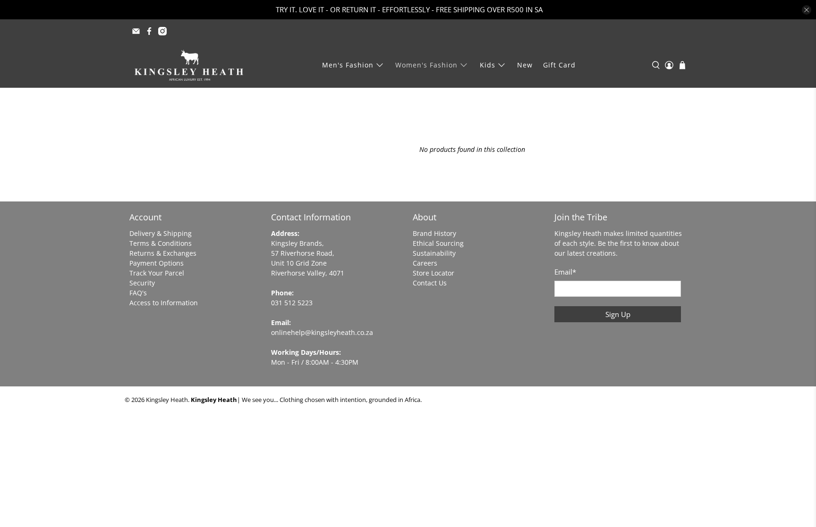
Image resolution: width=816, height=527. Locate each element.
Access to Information (163, 302)
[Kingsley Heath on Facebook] (149, 31)
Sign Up (617, 314)
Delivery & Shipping (160, 233)
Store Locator (433, 272)
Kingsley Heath (167, 400)
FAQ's (138, 292)
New (525, 64)
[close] (806, 10)
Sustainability (434, 253)
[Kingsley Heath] (189, 65)
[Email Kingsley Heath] (136, 31)
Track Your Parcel (156, 272)
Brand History (434, 233)
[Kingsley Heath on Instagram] (162, 31)
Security (142, 282)
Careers (425, 263)
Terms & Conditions (160, 243)
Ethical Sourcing (438, 243)
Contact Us (430, 282)
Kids (487, 64)
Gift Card (559, 64)
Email (565, 271)
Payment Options (156, 263)
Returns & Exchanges (162, 253)
